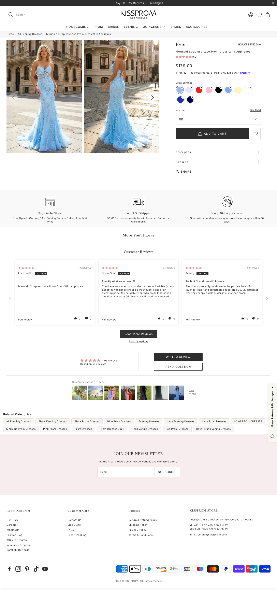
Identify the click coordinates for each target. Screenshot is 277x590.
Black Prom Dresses (87, 421)
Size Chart (255, 110)
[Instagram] (18, 569)
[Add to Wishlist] (256, 133)
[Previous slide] (9, 298)
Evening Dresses (149, 421)
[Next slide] (267, 298)
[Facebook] (9, 569)
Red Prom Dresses (177, 428)
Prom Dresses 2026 (112, 428)
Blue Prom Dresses (119, 421)
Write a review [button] (178, 357)
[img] (26, 268)
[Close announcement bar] (273, 3)
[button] (32, 14)
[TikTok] (36, 569)
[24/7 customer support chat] (272, 436)
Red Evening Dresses (145, 428)
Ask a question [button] (178, 366)
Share (185, 171)
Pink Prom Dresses (55, 428)
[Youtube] (45, 569)
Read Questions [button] (138, 341)
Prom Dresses (83, 428)
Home (10, 33)
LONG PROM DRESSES (248, 421)
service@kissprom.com (212, 534)
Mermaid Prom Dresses (20, 428)
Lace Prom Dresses (214, 421)
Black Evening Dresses (53, 421)
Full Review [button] (25, 319)
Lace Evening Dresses (180, 421)
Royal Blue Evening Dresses (213, 428)
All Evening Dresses (30, 33)
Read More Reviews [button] (139, 334)
